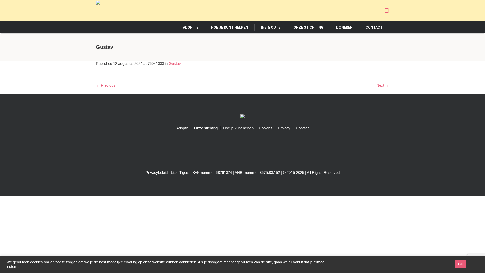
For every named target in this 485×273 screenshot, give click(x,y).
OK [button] (460, 264)
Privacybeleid (157, 172)
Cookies (266, 128)
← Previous (105, 85)
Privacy (284, 128)
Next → (382, 85)
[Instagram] (366, 10)
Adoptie (182, 128)
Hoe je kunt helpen (238, 128)
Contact (302, 128)
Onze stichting (206, 128)
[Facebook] (357, 10)
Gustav (175, 63)
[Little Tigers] (242, 117)
